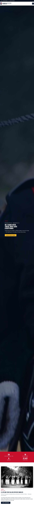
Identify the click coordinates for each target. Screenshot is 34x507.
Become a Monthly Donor (10, 235)
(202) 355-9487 (5, 0)
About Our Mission (5, 502)
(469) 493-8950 (12, 0)
